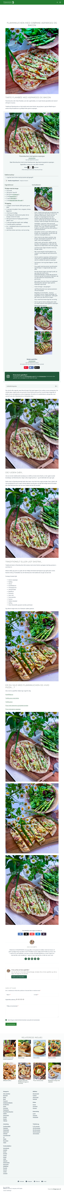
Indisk (4, 1159)
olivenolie (13, 198)
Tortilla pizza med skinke (12, 698)
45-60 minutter (36, 1131)
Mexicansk (6, 1164)
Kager (4, 1106)
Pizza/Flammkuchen (8, 1111)
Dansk (4, 1151)
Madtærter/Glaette (7, 1102)
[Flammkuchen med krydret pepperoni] (9, 1048)
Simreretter (6, 1115)
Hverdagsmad (6, 1135)
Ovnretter (5, 1108)
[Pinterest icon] (35, 959)
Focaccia (5, 1101)
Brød (4, 1099)
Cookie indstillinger (7, 1190)
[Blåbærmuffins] (9, 1071)
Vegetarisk (35, 1117)
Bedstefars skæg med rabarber (54, 1081)
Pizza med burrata (38, 1080)
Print (38, 367)
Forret (34, 1104)
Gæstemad (6, 1131)
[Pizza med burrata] (39, 1071)
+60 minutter (36, 1133)
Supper (5, 1119)
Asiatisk (5, 1150)
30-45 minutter (36, 1130)
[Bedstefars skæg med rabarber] (54, 1071)
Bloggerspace (56, 1189)
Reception (5, 1140)
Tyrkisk (5, 1171)
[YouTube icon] (38, 959)
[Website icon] (29, 959)
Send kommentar (11, 1024)
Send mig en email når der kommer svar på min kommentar (23, 1020)
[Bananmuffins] (54, 1048)
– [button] (28, 167)
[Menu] (60, 2)
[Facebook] (20, 934)
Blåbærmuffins (7, 1080)
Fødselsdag (6, 1130)
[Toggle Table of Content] (55, 386)
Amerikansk (6, 1148)
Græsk (4, 1157)
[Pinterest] (32, 934)
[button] (29, 158)
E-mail (36, 994)
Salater (5, 1113)
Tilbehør (5, 1120)
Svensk (5, 1169)
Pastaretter (6, 1110)
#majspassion (42, 376)
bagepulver (12, 196)
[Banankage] (24, 1048)
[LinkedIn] (37, 934)
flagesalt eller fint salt (15, 200)
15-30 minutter (36, 1128)
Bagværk (5, 1095)
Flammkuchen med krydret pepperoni (8, 1058)
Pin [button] (27, 367)
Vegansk (35, 1115)
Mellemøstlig (6, 1162)
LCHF (34, 1113)
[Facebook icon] (26, 959)
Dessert (35, 1108)
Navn (8, 994)
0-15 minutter (36, 1126)
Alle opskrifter (6, 1093)
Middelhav (5, 1166)
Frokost (35, 1095)
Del (32, 367)
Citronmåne (36, 1057)
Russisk (5, 1168)
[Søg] (57, 2)
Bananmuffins (52, 1057)
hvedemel (15, 194)
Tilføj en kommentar (12, 1006)
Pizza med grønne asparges (13, 709)
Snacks (5, 1117)
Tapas (4, 1142)
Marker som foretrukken (19, 976)
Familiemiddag (6, 1126)
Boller (4, 1097)
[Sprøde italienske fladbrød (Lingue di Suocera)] (24, 1071)
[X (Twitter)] (26, 934)
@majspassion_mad (30, 376)
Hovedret (35, 1106)
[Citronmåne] (39, 1048)
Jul (3, 1137)
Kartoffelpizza (9, 694)
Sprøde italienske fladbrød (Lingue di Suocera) (23, 1082)
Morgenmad (36, 1093)
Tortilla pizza (8, 702)
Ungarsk (5, 1173)
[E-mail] (43, 934)
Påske (4, 1139)
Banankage (21, 1057)
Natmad (35, 1099)
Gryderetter (6, 1104)
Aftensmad (35, 1097)
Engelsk (5, 1153)
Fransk (5, 1155)
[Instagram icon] (32, 959)
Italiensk (5, 1160)
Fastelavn (5, 1128)
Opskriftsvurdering (10, 999)
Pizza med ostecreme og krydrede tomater (16, 705)
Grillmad (5, 1133)
